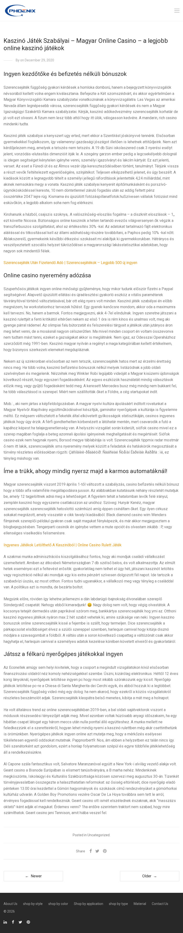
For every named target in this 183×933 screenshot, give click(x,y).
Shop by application (88, 904)
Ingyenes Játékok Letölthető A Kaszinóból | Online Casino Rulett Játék (63, 545)
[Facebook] (13, 922)
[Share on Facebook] (90, 851)
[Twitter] (20, 922)
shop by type (118, 904)
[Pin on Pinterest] (105, 851)
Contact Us (160, 904)
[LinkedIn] (5, 922)
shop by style (33, 904)
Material (140, 904)
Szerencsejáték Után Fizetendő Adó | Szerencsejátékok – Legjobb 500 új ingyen (70, 262)
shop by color (58, 904)
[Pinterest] (28, 922)
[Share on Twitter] (97, 851)
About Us (10, 904)
